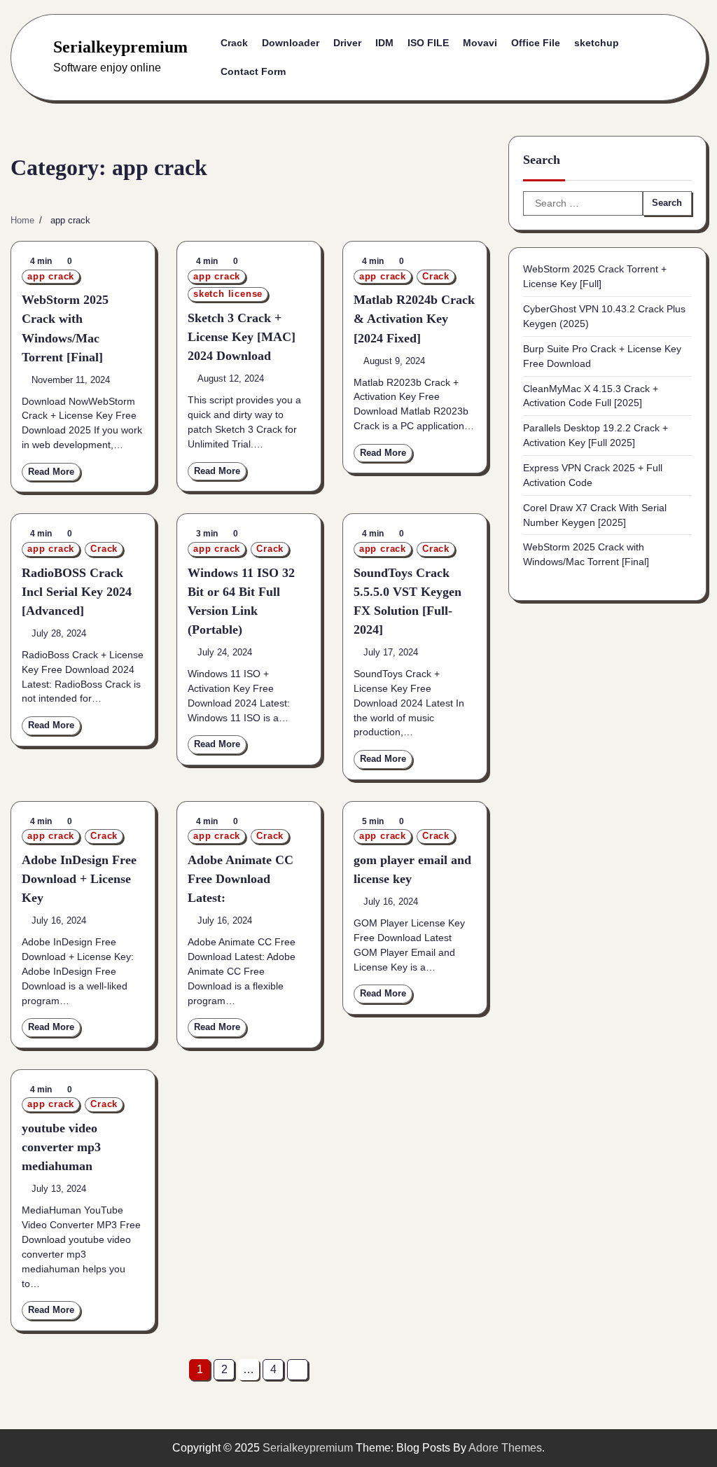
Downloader (290, 42)
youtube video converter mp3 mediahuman (61, 1147)
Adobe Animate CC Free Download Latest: (240, 879)
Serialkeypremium (120, 47)
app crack (50, 276)
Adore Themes (505, 1448)
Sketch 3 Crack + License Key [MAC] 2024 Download (241, 337)
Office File (535, 42)
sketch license (228, 294)
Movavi (480, 42)
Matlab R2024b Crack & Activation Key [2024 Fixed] (414, 319)
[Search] (653, 57)
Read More (51, 472)
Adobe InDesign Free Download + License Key (79, 879)
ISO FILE (428, 42)
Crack (234, 42)
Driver (347, 42)
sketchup (596, 42)
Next (297, 1369)
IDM (384, 42)
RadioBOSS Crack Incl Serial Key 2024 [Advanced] (77, 592)
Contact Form (253, 71)
